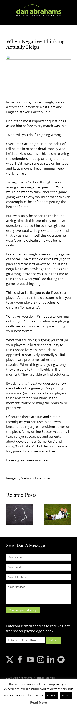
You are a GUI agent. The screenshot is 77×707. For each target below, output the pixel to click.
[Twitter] (9, 659)
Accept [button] (51, 695)
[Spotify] (61, 659)
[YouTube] (30, 659)
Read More (38, 702)
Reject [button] (66, 695)
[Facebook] (20, 659)
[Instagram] (40, 659)
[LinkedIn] (50, 659)
